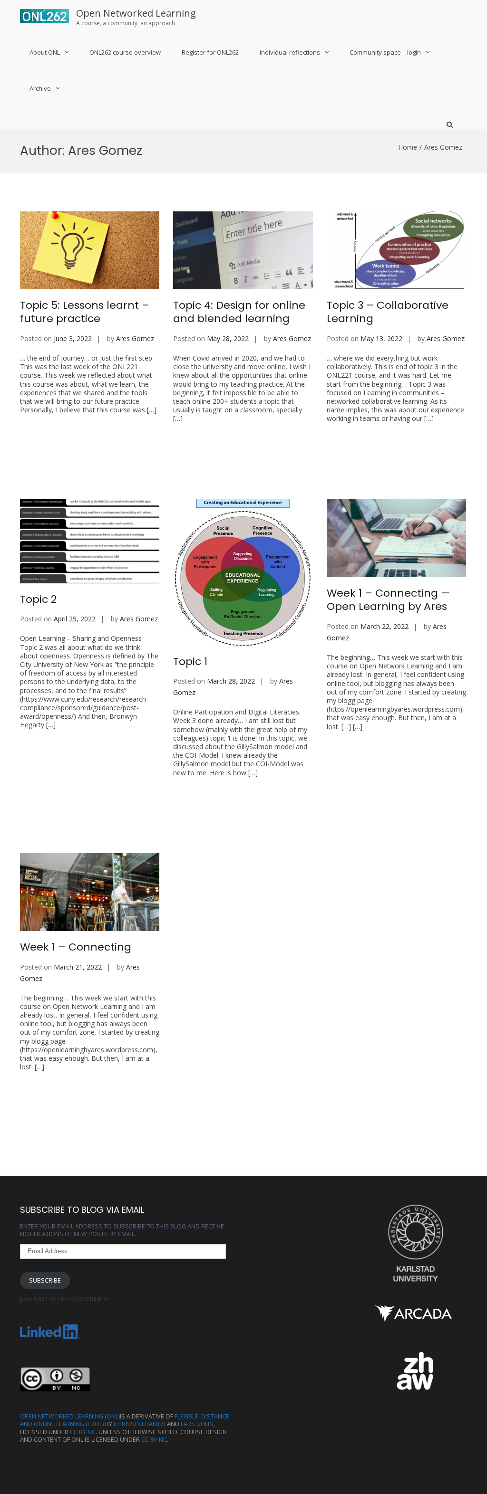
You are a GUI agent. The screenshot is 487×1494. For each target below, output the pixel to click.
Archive (40, 88)
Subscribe (45, 1280)
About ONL (44, 52)
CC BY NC (83, 1432)
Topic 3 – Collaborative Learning (387, 312)
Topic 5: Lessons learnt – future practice (84, 312)
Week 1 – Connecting (75, 947)
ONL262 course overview (125, 52)
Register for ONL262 (210, 52)
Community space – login (385, 52)
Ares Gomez (135, 338)
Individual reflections (290, 52)
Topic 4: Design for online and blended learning (239, 312)
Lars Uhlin (197, 1424)
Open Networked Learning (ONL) (70, 1416)
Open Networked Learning (136, 13)
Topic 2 (38, 599)
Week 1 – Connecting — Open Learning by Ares (388, 600)
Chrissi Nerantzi (140, 1424)
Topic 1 (190, 661)
